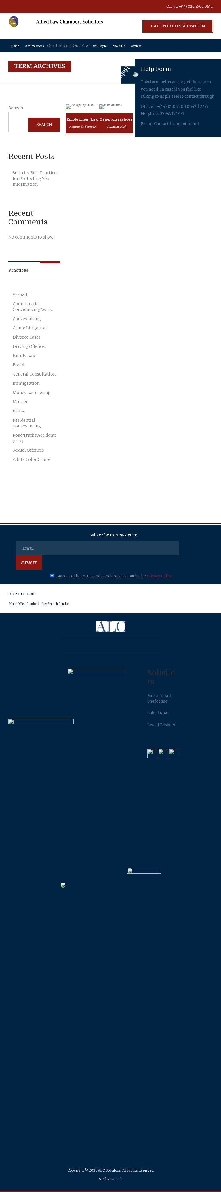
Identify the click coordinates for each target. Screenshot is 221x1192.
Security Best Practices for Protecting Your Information (35, 178)
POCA (18, 411)
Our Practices (34, 46)
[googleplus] (27, 6)
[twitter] (40, 6)
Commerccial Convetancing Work (32, 306)
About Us (118, 46)
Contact (136, 46)
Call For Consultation (178, 26)
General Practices (116, 119)
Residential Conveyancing (27, 423)
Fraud (18, 364)
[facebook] (14, 6)
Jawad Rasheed (161, 724)
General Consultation (34, 374)
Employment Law (82, 119)
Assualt (20, 294)
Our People (99, 46)
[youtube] (53, 6)
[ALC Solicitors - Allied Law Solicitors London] (55, 26)
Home (15, 46)
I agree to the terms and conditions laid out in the (114, 576)
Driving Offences (29, 346)
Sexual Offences (28, 450)
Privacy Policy (159, 576)
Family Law (24, 355)
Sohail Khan (158, 713)
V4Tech (116, 1179)
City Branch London (55, 603)
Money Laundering (32, 392)
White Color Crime (31, 459)
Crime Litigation (30, 328)
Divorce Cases (27, 337)
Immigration (26, 383)
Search (15, 107)
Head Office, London (23, 603)
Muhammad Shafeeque (159, 698)
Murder (20, 401)
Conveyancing (27, 318)
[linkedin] (66, 6)
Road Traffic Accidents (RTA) (35, 438)
